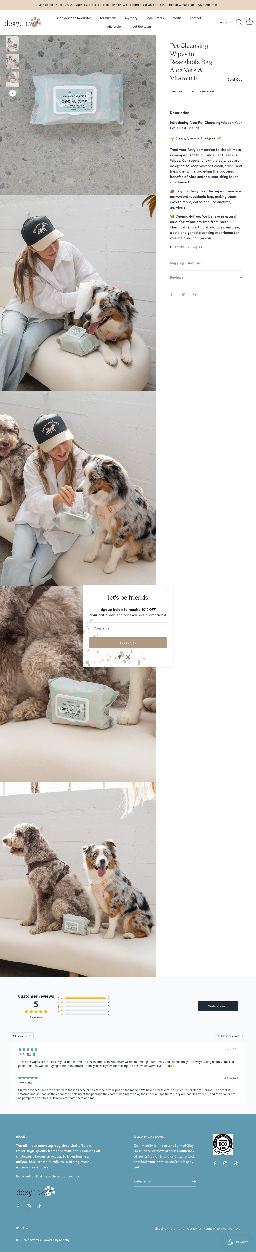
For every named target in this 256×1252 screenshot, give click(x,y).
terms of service (215, 1228)
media (176, 18)
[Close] (168, 590)
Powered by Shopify (55, 1240)
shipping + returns (167, 1228)
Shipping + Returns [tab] (185, 263)
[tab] (206, 188)
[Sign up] (194, 1181)
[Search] (238, 22)
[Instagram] (128, 656)
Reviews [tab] (176, 277)
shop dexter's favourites (73, 18)
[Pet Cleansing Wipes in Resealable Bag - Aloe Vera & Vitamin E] (12, 44)
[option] (12, 44)
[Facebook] (119, 656)
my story (131, 18)
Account (225, 22)
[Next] (12, 93)
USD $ (20, 1228)
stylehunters (155, 18)
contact (195, 18)
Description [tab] (179, 113)
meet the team (140, 26)
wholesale (114, 26)
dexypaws (34, 1240)
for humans (108, 18)
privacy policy (192, 1228)
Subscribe (128, 642)
